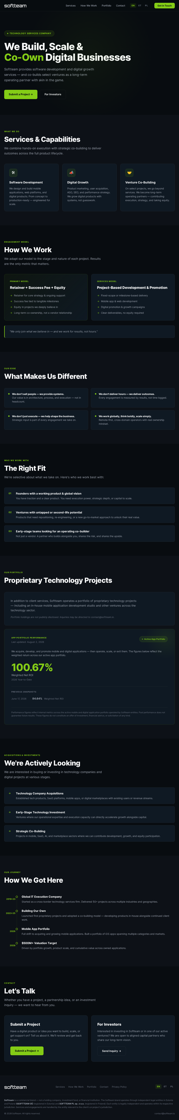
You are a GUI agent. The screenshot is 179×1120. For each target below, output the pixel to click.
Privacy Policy (119, 1086)
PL (146, 5)
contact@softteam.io (165, 1113)
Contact (120, 5)
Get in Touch (164, 5)
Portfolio (106, 5)
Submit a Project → (21, 94)
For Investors (53, 94)
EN (133, 5)
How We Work (89, 5)
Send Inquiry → (111, 1051)
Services (71, 5)
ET (139, 5)
